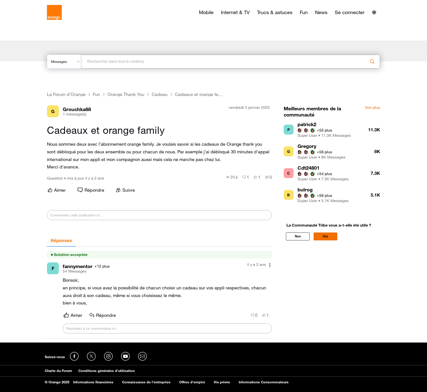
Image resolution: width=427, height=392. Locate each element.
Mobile (206, 12)
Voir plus (372, 107)
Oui (325, 236)
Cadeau (160, 94)
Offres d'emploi (192, 382)
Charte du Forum (58, 371)
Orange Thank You (125, 94)
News (321, 12)
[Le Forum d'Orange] (54, 12)
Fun (304, 12)
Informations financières (93, 382)
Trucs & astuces (274, 12)
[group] (232, 177)
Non (298, 236)
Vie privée (222, 382)
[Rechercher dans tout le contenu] (372, 61)
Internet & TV (235, 12)
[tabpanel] (159, 293)
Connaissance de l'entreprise (146, 382)
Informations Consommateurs (264, 382)
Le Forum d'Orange (66, 94)
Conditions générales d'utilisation (106, 371)
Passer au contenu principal (26, 3)
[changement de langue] (374, 12)
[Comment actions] (270, 265)
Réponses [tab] (61, 240)
